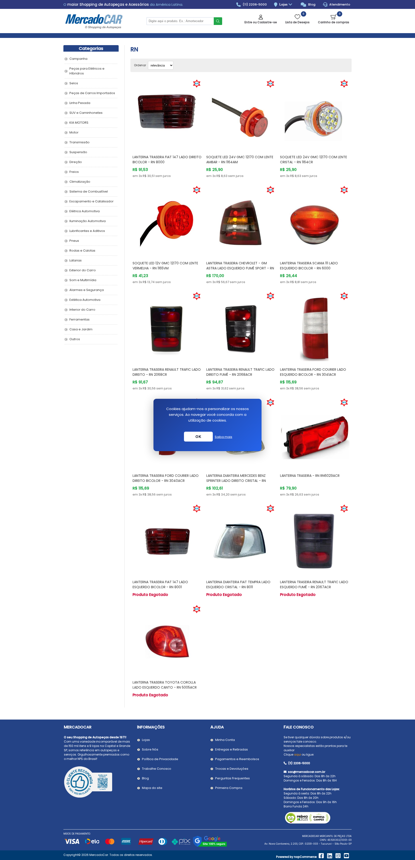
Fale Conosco (299, 727)
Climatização (79, 181)
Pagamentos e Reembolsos (237, 759)
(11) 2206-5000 (254, 4)
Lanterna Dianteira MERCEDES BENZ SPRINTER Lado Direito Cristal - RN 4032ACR (236, 480)
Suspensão (78, 152)
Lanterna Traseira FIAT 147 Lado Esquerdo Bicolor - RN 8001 (160, 584)
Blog (311, 4)
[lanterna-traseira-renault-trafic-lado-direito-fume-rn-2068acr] (241, 326)
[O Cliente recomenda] (97, 782)
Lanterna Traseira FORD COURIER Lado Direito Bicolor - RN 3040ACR (166, 478)
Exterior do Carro (82, 270)
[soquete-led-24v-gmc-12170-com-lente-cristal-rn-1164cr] (314, 113)
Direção (75, 162)
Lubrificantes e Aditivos (87, 231)
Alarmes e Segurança (86, 290)
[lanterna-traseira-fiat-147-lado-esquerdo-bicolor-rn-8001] (167, 538)
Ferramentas (79, 319)
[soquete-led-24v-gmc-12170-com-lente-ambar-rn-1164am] (241, 113)
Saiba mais (223, 437)
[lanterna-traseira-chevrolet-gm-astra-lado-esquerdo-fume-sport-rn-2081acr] (241, 220)
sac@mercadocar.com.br (306, 772)
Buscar (218, 21)
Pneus (74, 240)
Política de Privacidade (160, 759)
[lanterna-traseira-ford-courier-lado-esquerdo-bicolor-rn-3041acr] (314, 326)
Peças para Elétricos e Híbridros (86, 71)
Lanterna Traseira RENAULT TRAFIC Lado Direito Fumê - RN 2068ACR (240, 372)
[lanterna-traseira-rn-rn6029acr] (314, 432)
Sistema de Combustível (88, 191)
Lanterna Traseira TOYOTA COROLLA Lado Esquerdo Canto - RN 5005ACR (165, 685)
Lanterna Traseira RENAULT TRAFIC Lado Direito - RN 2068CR (167, 372)
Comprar (173, 142)
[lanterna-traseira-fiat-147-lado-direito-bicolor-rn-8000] (167, 113)
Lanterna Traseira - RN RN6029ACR (310, 475)
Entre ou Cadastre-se (260, 22)
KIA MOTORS (78, 122)
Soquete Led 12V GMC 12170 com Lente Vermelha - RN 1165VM (165, 266)
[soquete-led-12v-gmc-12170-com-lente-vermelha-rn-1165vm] (167, 220)
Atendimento (339, 4)
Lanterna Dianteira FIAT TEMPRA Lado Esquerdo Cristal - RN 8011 (238, 584)
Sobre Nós (150, 749)
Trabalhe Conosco (156, 768)
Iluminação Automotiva (87, 221)
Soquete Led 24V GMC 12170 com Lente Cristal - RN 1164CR (313, 159)
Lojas (283, 4)
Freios (74, 172)
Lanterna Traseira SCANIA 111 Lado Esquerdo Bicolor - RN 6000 (309, 266)
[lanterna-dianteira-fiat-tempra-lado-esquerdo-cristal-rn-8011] (241, 538)
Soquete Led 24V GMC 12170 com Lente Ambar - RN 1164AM (239, 159)
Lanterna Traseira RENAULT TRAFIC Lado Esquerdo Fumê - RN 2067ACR (314, 584)
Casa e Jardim (80, 329)
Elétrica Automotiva (84, 211)
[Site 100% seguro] (210, 846)
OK (198, 437)
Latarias (75, 260)
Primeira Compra (228, 788)
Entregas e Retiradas (231, 749)
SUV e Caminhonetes (86, 112)
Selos (73, 83)
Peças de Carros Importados (92, 93)
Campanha (78, 58)
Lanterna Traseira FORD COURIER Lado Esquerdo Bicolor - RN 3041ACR (313, 372)
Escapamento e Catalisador (91, 201)
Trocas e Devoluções (231, 768)
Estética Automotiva (84, 299)
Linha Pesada (79, 103)
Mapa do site (152, 788)
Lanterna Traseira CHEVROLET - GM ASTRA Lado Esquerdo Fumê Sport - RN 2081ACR (240, 268)
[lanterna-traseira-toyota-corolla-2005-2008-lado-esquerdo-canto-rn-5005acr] (167, 639)
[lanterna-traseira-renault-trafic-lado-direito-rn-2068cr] (167, 326)
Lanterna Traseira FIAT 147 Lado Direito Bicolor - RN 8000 (167, 159)
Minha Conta (225, 740)
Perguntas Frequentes (232, 778)
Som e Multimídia (82, 280)
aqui (297, 754)
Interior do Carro (82, 309)
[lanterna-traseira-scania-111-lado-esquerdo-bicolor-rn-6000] (314, 220)
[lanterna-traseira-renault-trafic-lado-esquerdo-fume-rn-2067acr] (314, 538)
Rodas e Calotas (82, 250)
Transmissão (79, 142)
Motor (74, 132)
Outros (74, 339)
